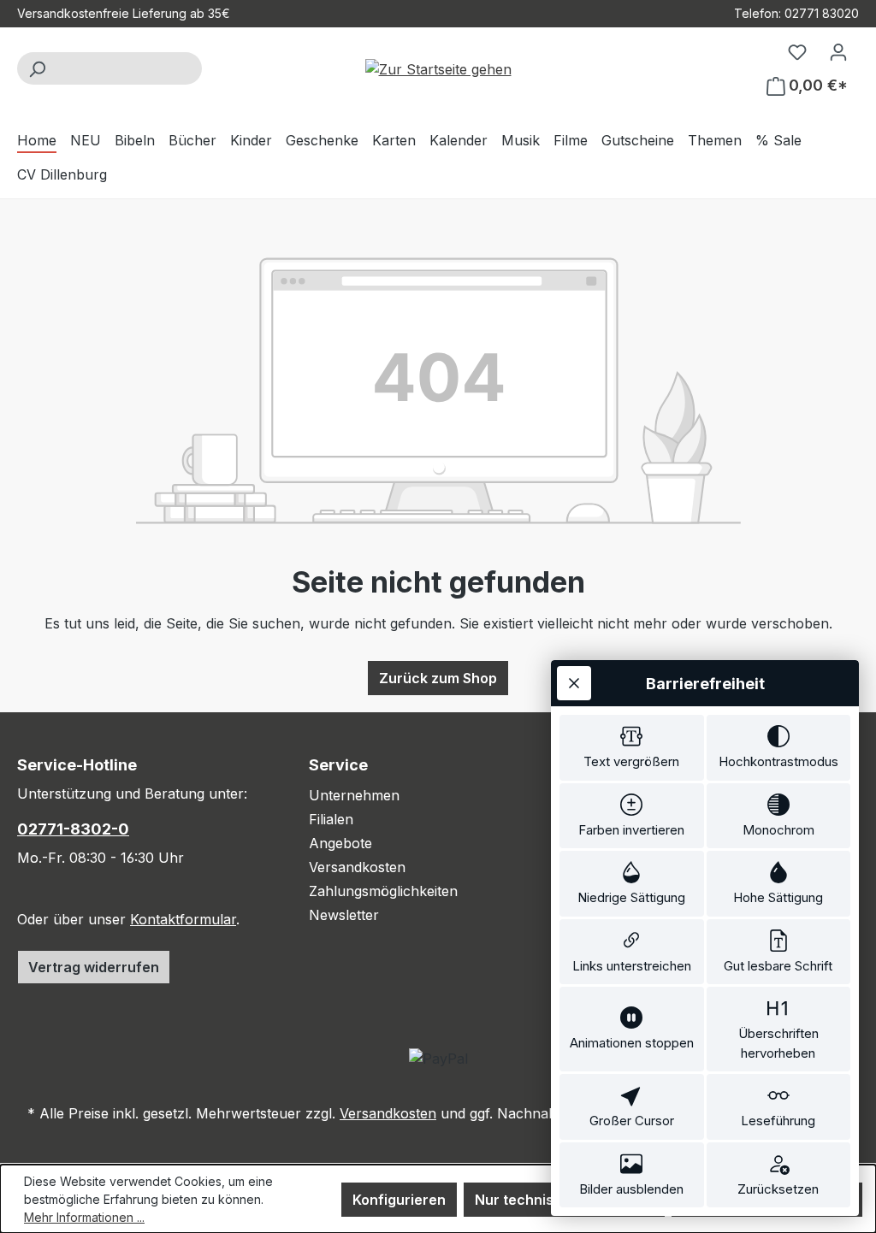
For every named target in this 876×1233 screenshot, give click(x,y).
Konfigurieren (399, 1199)
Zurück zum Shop (438, 678)
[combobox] (129, 68)
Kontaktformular (183, 919)
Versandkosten (357, 867)
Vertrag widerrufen (93, 967)
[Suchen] (36, 68)
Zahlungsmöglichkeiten (383, 891)
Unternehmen (354, 795)
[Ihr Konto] (838, 51)
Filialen (331, 819)
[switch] (631, 748)
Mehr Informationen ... (84, 1217)
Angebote (340, 843)
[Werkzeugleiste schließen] (574, 683)
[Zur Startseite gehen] (438, 68)
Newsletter (344, 914)
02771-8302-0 (73, 829)
